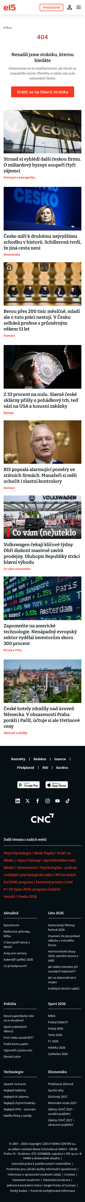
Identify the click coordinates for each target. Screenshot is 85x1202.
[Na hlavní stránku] (10, 7)
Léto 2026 (56, 913)
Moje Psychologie (17, 853)
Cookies (69, 1174)
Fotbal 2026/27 (58, 1022)
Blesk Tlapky (44, 853)
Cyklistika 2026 (58, 1054)
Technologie (13, 1072)
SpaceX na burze (15, 1084)
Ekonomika (57, 1072)
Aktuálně (11, 913)
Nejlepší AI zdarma (16, 1097)
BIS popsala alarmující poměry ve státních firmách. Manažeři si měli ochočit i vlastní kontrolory (40, 475)
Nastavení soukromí (26, 1180)
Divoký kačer (12, 1056)
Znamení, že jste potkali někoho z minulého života (64, 940)
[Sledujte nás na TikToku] (67, 801)
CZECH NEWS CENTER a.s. (59, 1144)
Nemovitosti (27, 868)
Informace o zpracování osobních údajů (34, 1174)
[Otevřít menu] (78, 7)
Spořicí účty (56, 1090)
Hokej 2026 (55, 1028)
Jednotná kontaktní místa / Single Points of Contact (41, 1185)
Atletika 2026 (56, 1047)
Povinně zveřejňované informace (53, 1191)
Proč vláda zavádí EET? (19, 1037)
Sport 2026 (57, 1004)
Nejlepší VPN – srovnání (20, 1109)
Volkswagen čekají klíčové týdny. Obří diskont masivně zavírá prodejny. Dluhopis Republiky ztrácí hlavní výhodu (42, 553)
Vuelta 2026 (27, 897)
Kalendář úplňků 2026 (18, 959)
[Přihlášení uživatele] (69, 7)
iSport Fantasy (29, 860)
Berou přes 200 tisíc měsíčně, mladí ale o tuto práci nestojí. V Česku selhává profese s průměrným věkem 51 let (42, 320)
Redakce (40, 759)
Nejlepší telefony (15, 1090)
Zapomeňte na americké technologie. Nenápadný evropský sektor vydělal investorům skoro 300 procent (40, 634)
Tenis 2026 (55, 1035)
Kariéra (62, 768)
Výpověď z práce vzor (18, 1050)
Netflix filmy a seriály (18, 1116)
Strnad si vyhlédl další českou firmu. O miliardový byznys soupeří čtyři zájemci (42, 165)
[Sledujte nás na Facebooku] (37, 801)
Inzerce (60, 759)
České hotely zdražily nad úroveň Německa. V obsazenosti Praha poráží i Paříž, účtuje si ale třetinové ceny (42, 717)
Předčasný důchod (60, 1084)
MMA (51, 1016)
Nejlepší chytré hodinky (19, 1103)
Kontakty (18, 759)
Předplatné (25, 768)
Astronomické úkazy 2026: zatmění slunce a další (63, 955)
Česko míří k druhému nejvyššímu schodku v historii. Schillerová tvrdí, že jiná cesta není (42, 242)
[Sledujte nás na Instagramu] (47, 801)
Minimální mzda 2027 (62, 1103)
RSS (45, 768)
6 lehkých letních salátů (63, 988)
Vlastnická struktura (56, 1180)
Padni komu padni (16, 1044)
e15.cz (8, 28)
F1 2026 (53, 1041)
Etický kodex (18, 1191)
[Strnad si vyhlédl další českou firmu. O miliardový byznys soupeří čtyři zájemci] (42, 131)
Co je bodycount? (15, 966)
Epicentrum (11, 925)
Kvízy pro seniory (15, 953)
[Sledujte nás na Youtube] (57, 801)
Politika (10, 1004)
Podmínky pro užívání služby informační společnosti (41, 1169)
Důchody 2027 (57, 1097)
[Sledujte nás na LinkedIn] (17, 801)
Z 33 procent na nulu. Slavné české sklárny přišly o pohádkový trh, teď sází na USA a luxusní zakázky (41, 400)
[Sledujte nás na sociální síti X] (27, 801)
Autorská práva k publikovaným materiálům (41, 1164)
